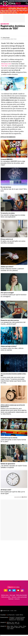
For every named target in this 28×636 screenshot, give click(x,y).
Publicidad (10, 599)
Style (16, 622)
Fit (18, 622)
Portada (10, 5)
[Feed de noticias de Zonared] (5, 590)
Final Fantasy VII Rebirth (20, 1)
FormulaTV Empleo (20, 617)
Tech (13, 622)
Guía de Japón (20, 619)
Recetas (13, 627)
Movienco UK (12, 619)
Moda (12, 626)
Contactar (17, 599)
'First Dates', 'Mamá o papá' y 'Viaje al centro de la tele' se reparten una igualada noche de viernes (13, 10)
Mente (11, 628)
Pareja (24, 626)
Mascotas (17, 627)
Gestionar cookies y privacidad (19, 597)
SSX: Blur (5, 66)
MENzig (9, 622)
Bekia (8, 626)
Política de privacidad (21, 595)
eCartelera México (19, 618)
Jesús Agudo (6, 37)
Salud (8, 627)
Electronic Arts (6, 64)
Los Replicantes (11, 614)
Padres (20, 626)
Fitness (22, 627)
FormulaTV (12, 617)
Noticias (15, 5)
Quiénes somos (5, 595)
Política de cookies (6, 597)
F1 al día (17, 623)
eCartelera (11, 618)
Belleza (16, 626)
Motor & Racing (10, 623)
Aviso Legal (12, 595)
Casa (8, 628)
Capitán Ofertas (19, 614)
